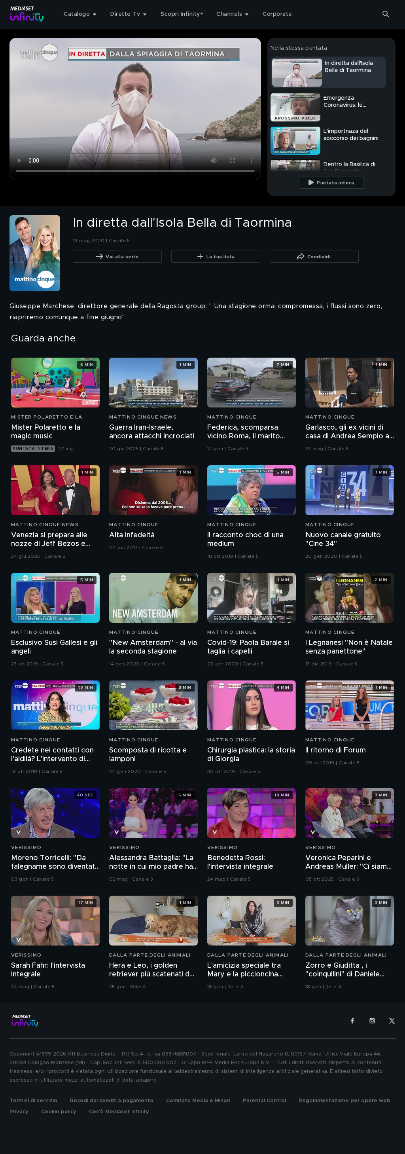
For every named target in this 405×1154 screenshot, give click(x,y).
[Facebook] (352, 1020)
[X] (392, 1020)
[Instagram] (372, 1020)
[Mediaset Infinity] (27, 14)
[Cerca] (386, 14)
